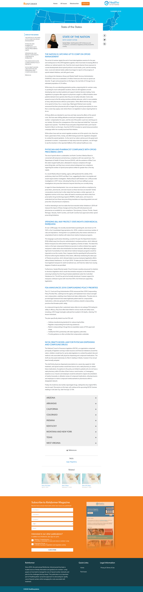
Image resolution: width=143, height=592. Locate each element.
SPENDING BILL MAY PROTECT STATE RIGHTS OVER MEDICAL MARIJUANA (31, 56)
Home (55, 3)
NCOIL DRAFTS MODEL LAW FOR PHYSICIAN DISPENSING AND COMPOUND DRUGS (31, 70)
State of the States (46, 485)
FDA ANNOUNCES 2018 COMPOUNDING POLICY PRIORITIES (32, 63)
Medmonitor (74, 3)
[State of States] (71, 478)
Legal (68, 462)
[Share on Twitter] (104, 39)
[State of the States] (51, 478)
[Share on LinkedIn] (104, 44)
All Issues (63, 3)
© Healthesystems (31, 589)
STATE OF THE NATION (31, 35)
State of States (65, 485)
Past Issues (83, 572)
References (28, 75)
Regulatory (73, 462)
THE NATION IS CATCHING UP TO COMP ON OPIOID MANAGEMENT (32, 39)
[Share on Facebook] (104, 35)
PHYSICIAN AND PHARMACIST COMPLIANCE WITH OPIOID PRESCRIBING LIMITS (31, 47)
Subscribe (85, 3)
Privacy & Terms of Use (107, 568)
